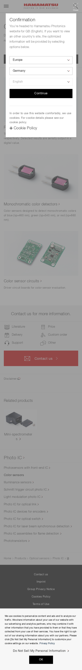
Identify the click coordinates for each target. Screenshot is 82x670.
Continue (41, 93)
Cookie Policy (25, 128)
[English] (41, 82)
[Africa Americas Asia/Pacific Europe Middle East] (41, 60)
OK (41, 659)
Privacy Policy (47, 643)
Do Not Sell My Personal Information (39, 651)
